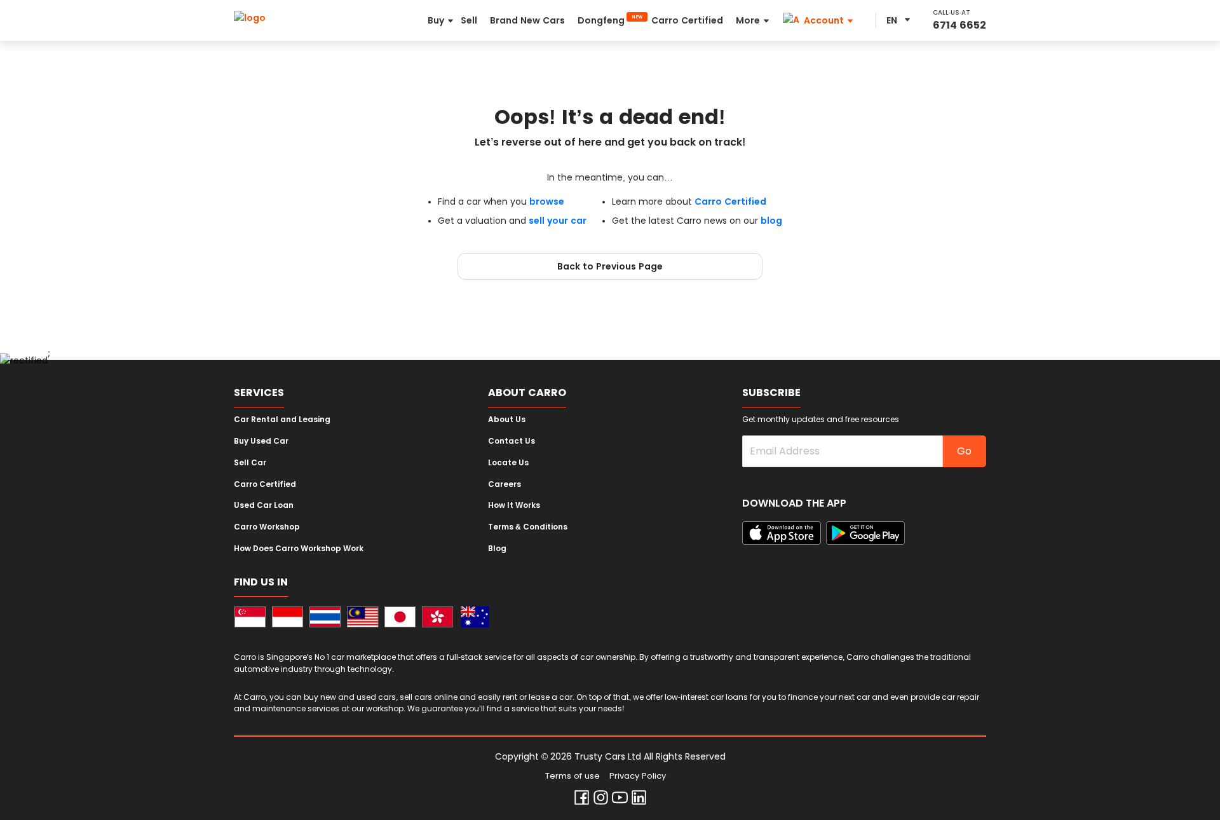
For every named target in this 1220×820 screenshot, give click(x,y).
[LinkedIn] (639, 800)
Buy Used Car (261, 441)
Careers (504, 484)
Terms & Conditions (527, 527)
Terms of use (572, 776)
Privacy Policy (637, 776)
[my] (362, 618)
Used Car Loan (264, 505)
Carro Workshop (267, 527)
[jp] (400, 618)
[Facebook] (582, 800)
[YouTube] (620, 800)
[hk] (437, 618)
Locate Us (508, 462)
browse (546, 201)
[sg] (250, 618)
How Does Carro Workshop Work (298, 548)
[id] (287, 618)
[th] (325, 618)
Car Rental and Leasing (282, 419)
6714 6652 (959, 25)
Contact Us (511, 441)
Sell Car (250, 462)
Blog (497, 548)
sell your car (557, 220)
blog (771, 220)
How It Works (514, 505)
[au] (475, 618)
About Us (506, 419)
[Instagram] (601, 800)
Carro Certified (730, 201)
